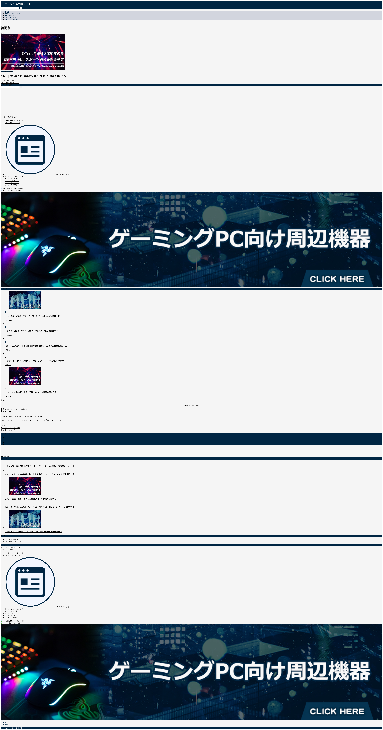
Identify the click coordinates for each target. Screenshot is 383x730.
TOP (8, 12)
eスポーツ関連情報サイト (16, 4)
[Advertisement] (60, 102)
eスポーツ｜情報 (11, 17)
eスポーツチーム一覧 (12, 15)
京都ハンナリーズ (9, 430)
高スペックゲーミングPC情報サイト (15, 409)
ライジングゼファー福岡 (11, 428)
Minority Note (7, 411)
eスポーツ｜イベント (12, 19)
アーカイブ (5, 547)
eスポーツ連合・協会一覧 (13, 13)
